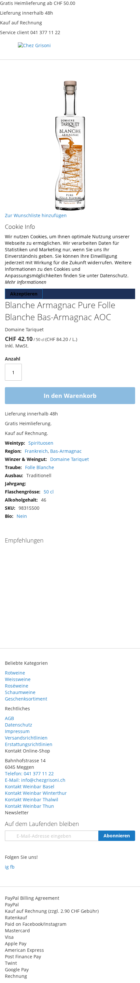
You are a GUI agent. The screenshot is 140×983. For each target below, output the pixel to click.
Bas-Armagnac (66, 451)
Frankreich (36, 451)
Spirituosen (40, 443)
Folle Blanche (39, 467)
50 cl (49, 492)
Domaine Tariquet (69, 459)
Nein (22, 516)
